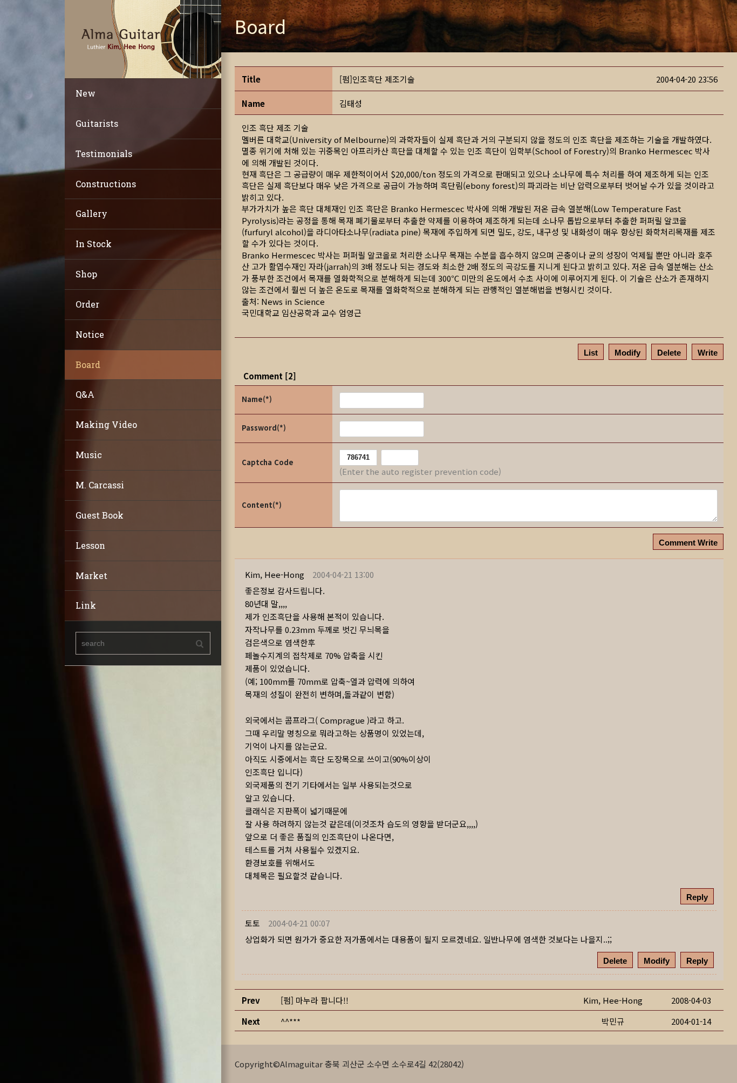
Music (89, 454)
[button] (274, 574)
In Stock (94, 243)
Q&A (85, 394)
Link (86, 605)
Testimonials (104, 153)
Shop (86, 274)
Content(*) (262, 505)
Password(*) (264, 428)
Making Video (106, 424)
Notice (90, 334)
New (85, 93)
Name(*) (257, 399)
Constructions (106, 183)
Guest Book (100, 515)
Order (87, 304)
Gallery (91, 213)
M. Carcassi (100, 485)
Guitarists (97, 123)
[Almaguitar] (143, 38)
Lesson (90, 545)
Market (91, 575)
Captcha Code (268, 462)
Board (88, 364)
